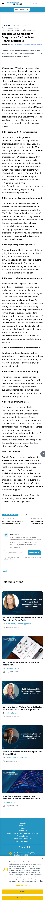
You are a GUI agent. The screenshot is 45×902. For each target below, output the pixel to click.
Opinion (6, 571)
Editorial (22, 828)
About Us (22, 823)
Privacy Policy (22, 836)
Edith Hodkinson (12, 713)
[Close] (42, 858)
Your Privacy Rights (22, 841)
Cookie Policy (38, 881)
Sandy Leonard (11, 802)
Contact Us (22, 831)
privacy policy (8, 559)
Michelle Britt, (11, 624)
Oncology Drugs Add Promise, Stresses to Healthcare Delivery (13, 522)
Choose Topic (20, 9)
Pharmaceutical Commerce (11, 28)
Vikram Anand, (11, 758)
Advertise (22, 825)
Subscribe (33, 553)
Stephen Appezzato (24, 624)
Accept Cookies (22, 898)
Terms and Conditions (22, 838)
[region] (22, 879)
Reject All (22, 892)
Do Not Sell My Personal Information (22, 833)
